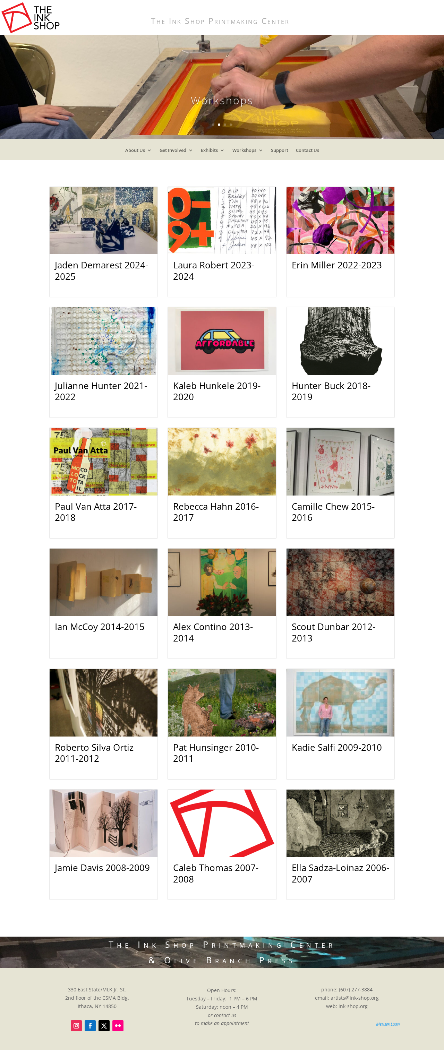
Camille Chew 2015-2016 (333, 512)
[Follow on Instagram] (76, 1025)
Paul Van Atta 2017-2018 (96, 512)
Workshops (244, 151)
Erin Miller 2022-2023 (337, 265)
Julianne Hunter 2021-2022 (101, 391)
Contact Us (307, 151)
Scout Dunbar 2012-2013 (333, 632)
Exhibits (209, 151)
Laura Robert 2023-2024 (213, 271)
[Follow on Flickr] (117, 1025)
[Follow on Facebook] (90, 1025)
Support (279, 151)
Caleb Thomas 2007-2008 (215, 873)
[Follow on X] (104, 1025)
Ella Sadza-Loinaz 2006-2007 (340, 873)
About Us (135, 151)
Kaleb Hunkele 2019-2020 (217, 391)
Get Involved (173, 151)
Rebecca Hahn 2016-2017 (216, 512)
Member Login (388, 1024)
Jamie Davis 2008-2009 (102, 867)
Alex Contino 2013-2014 (213, 632)
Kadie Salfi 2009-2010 (337, 747)
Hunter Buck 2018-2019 (331, 391)
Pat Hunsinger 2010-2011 (216, 753)
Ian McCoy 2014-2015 (100, 626)
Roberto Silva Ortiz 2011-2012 (94, 753)
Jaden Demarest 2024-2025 (101, 271)
